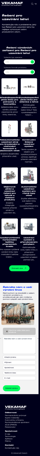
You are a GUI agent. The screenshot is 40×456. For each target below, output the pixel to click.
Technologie (10, 436)
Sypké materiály (12, 418)
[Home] (12, 4)
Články (8, 441)
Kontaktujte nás (12, 448)
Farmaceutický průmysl (15, 415)
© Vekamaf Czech (19, 453)
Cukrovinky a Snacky (14, 420)
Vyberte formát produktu (15, 68)
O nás (7, 434)
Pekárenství (10, 427)
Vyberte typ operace (13, 57)
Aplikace (8, 439)
